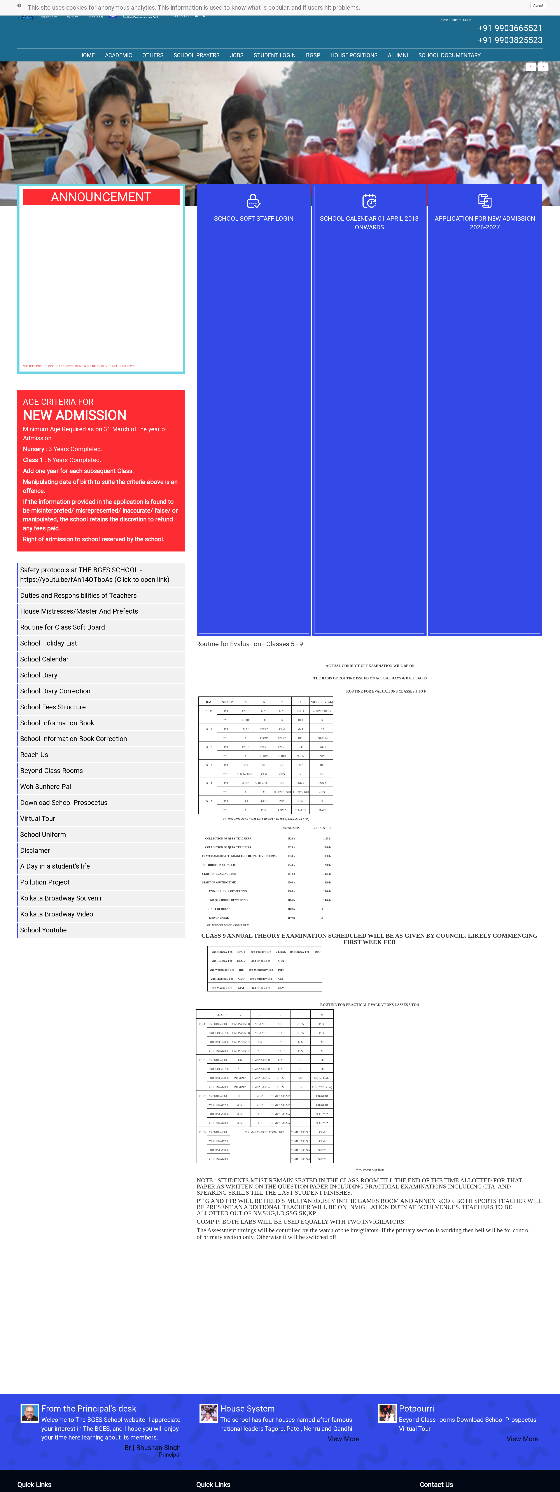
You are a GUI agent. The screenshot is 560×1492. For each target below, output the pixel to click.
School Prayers (197, 55)
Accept (538, 5)
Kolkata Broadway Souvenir (61, 898)
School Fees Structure (53, 707)
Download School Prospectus (63, 803)
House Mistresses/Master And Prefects (79, 611)
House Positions (354, 55)
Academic (118, 55)
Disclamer (35, 850)
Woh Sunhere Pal (45, 787)
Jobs (236, 55)
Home (87, 55)
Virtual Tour (37, 819)
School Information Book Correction (73, 739)
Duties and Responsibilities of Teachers (78, 596)
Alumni (398, 55)
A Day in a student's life (55, 866)
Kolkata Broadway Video (56, 914)
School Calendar (44, 659)
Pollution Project (45, 882)
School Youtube (43, 930)
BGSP (313, 55)
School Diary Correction (55, 691)
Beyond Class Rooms (51, 771)
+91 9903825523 (510, 40)
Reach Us (34, 755)
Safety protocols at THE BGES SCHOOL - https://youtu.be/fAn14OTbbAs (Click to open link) (95, 575)
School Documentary (449, 55)
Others (152, 55)
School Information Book (57, 723)
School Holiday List (48, 643)
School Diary (39, 675)
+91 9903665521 (510, 28)
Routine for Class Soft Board (62, 627)
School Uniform (43, 835)
